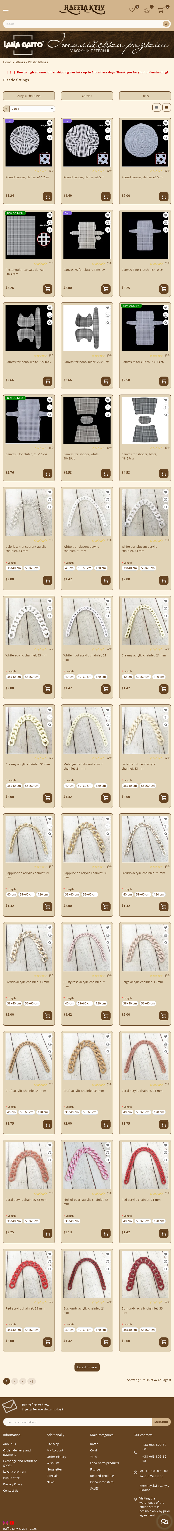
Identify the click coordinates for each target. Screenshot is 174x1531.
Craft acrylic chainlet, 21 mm (26, 1091)
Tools (145, 96)
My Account (55, 1450)
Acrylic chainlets (29, 96)
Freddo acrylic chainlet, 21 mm (143, 873)
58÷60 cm (32, 568)
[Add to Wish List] (49, 123)
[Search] (166, 24)
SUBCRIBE (161, 1422)
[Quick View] (49, 138)
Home (7, 62)
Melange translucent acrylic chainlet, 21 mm (83, 766)
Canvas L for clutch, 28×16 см (26, 454)
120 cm (101, 568)
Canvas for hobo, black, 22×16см (86, 362)
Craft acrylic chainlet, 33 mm (83, 1091)
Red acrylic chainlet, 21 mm (141, 1200)
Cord (93, 1450)
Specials (52, 1476)
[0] (147, 10)
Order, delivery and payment (17, 1452)
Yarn (93, 1457)
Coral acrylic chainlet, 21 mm (142, 1091)
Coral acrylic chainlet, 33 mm (26, 1200)
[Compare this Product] (50, 130)
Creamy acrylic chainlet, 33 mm (28, 764)
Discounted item (102, 1482)
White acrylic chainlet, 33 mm (26, 655)
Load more (87, 1367)
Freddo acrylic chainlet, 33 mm (27, 982)
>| (31, 1381)
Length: (12, 562)
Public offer (11, 1478)
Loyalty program (14, 1471)
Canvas (87, 96)
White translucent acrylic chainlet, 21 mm (81, 549)
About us (9, 1444)
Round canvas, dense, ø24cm (142, 177)
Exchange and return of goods (20, 1463)
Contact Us (10, 1490)
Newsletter (54, 1469)
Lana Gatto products (104, 1463)
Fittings (95, 1469)
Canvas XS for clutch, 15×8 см (84, 270)
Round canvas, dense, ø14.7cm (27, 177)
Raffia (94, 1444)
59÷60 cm (84, 568)
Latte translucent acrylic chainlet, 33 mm (139, 766)
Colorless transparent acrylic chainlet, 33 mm (26, 549)
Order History (56, 1457)
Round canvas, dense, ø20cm (83, 177)
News (51, 1482)
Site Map (53, 1444)
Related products (102, 1476)
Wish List (53, 1463)
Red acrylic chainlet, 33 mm (25, 1308)
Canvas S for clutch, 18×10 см (142, 270)
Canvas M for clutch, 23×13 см (143, 362)
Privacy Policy (12, 1484)
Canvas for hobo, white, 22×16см (29, 362)
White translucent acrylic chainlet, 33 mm (139, 549)
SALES (94, 1488)
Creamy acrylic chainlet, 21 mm (144, 655)
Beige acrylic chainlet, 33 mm (142, 982)
